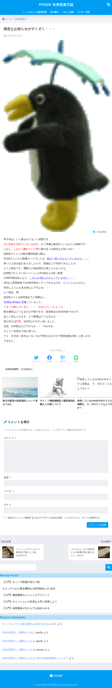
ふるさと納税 (68, 12)
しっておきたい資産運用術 (34, 12)
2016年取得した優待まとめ (17, 632)
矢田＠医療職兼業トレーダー (52, 658)
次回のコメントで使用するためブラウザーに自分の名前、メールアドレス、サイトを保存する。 (54, 517)
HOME (58, 675)
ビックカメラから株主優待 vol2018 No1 (24, 624)
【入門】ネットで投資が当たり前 (21, 582)
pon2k (53, 624)
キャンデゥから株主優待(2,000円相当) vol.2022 (28, 588)
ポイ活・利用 (83, 12)
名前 (8, 477)
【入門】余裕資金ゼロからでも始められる (26, 608)
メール (9, 491)
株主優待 (54, 12)
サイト (7, 504)
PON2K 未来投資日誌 (56, 4)
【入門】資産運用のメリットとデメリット (26, 595)
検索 (108, 567)
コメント (10, 437)
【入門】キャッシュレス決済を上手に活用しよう (29, 601)
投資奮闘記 (27, 369)
